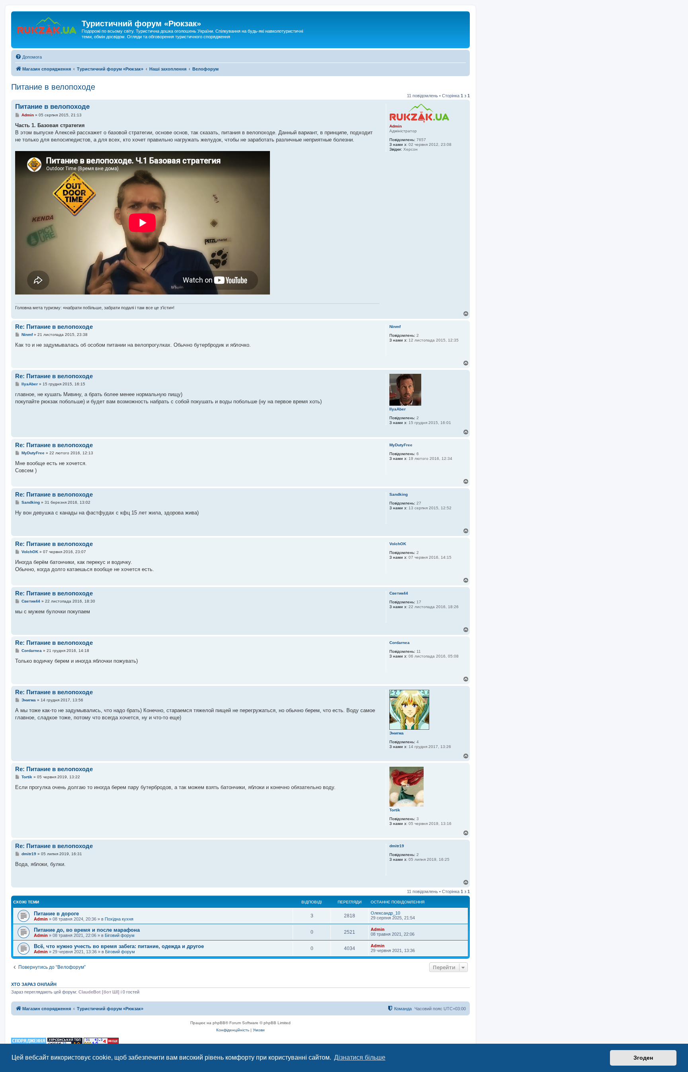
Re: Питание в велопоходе (54, 326)
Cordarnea (399, 642)
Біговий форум (120, 935)
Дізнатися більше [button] (359, 1057)
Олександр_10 (385, 913)
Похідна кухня (119, 919)
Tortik (394, 810)
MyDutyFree (400, 445)
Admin (395, 126)
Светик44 (398, 593)
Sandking (398, 494)
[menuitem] (28, 57)
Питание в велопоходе (53, 86)
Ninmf (395, 326)
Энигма (396, 733)
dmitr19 (396, 846)
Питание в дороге (56, 914)
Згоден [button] (643, 1057)
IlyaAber (397, 409)
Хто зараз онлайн (34, 984)
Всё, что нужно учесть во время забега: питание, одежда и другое (119, 946)
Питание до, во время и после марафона (87, 930)
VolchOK (397, 544)
